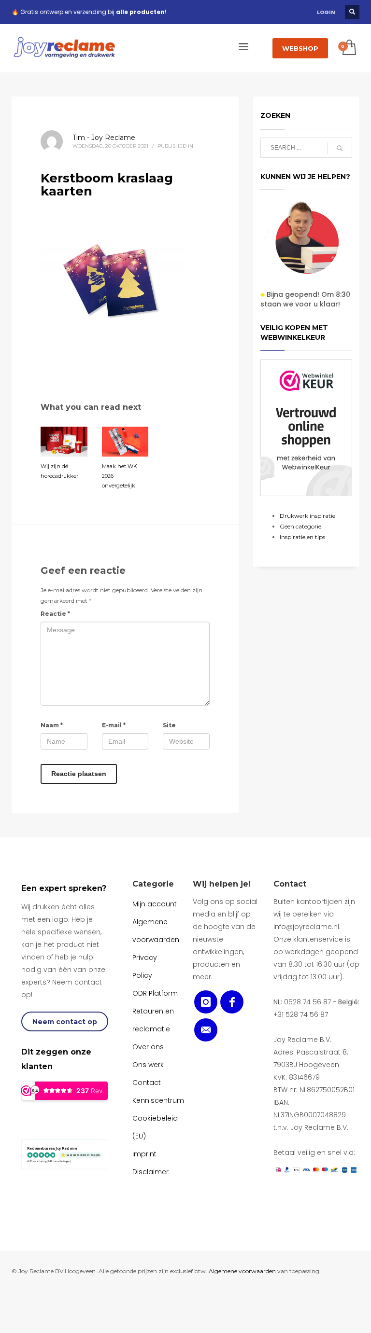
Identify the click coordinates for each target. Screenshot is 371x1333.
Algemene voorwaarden (242, 1271)
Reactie (55, 613)
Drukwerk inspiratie (307, 515)
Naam (52, 725)
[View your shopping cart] (348, 48)
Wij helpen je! (222, 884)
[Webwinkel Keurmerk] (306, 427)
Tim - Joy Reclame (103, 137)
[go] (339, 148)
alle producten (140, 12)
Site (169, 725)
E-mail (114, 725)
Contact (289, 884)
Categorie (153, 884)
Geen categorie (300, 526)
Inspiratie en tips (302, 537)
